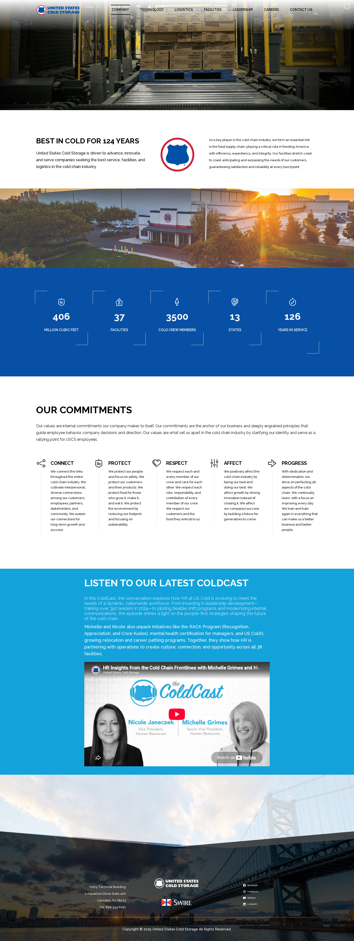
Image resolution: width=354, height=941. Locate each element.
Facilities (213, 10)
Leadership (243, 10)
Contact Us (301, 10)
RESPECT (177, 463)
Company (120, 10)
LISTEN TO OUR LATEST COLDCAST (166, 582)
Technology (152, 10)
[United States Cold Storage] (58, 10)
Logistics (184, 10)
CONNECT (62, 463)
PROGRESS (294, 463)
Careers (271, 10)
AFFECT (233, 463)
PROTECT (119, 463)
